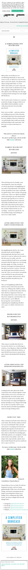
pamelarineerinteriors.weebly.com (19, 509)
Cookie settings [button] (6, 11)
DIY (15, 557)
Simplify (12, 140)
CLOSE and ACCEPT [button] (17, 11)
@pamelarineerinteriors (17, 503)
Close (26, 561)
